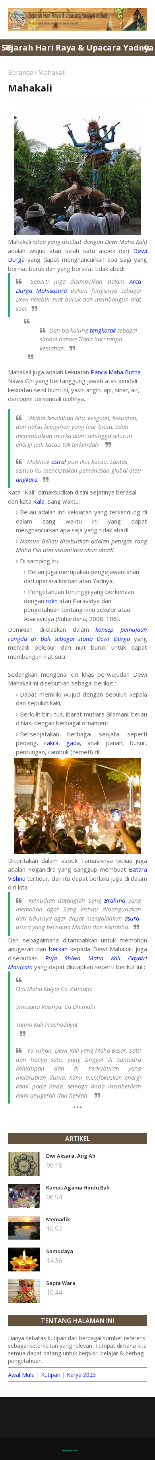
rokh (52, 601)
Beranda (20, 72)
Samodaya (59, 1251)
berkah (58, 949)
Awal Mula (21, 1374)
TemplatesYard (70, 1450)
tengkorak (103, 330)
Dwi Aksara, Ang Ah (70, 1155)
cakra (51, 743)
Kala (39, 501)
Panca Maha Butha (116, 372)
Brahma (114, 900)
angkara (26, 479)
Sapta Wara (61, 1283)
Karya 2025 (81, 1374)
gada (73, 743)
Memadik (58, 1219)
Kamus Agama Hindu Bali (78, 1187)
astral (58, 461)
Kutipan (50, 1374)
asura (131, 918)
